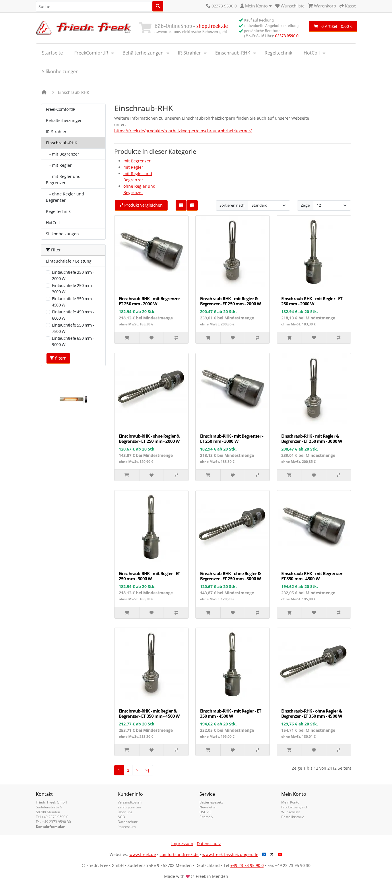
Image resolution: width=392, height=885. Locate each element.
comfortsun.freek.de (179, 854)
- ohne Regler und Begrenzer (65, 197)
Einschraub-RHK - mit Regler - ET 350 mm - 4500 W (230, 713)
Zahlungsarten (129, 807)
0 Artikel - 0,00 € (336, 26)
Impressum (127, 826)
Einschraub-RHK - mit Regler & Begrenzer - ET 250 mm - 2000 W (230, 301)
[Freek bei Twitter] (270, 854)
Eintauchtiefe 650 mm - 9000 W (73, 341)
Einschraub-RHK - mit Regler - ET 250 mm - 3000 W (149, 575)
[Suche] (157, 6)
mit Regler (133, 167)
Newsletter (208, 807)
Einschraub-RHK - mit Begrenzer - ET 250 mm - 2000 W (150, 301)
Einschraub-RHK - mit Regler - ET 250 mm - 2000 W (311, 301)
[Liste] (181, 205)
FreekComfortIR (91, 53)
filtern (60, 358)
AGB (121, 816)
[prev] (40, 399)
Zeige (305, 205)
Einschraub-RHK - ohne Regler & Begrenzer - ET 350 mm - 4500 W (311, 713)
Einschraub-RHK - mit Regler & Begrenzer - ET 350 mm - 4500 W (149, 713)
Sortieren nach (232, 205)
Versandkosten (129, 802)
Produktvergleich (294, 807)
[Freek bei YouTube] (278, 854)
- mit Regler (59, 165)
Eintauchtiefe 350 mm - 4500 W (73, 302)
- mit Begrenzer (62, 154)
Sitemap (206, 816)
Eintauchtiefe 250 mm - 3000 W (73, 288)
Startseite (52, 53)
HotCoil (312, 53)
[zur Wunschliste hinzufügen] (151, 337)
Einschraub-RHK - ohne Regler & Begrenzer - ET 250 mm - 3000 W (230, 575)
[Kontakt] (208, 6)
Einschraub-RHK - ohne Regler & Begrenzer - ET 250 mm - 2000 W (149, 438)
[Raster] (192, 205)
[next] (106, 399)
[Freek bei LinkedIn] (262, 854)
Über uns (125, 812)
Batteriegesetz (211, 802)
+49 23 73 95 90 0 (247, 865)
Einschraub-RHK (232, 53)
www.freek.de (142, 854)
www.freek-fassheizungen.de (230, 854)
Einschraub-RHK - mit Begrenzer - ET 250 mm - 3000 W (231, 438)
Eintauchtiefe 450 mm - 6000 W (73, 315)
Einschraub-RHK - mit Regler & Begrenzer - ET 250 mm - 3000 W (311, 438)
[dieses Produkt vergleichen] (176, 337)
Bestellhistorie (292, 816)
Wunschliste (290, 812)
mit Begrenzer (137, 161)
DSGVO (205, 812)
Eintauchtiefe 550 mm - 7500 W (73, 328)
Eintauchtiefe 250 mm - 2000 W (73, 275)
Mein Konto (290, 802)
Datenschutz (128, 821)
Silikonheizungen (60, 71)
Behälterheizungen (143, 53)
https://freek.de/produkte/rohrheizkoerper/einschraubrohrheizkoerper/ (183, 130)
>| (147, 770)
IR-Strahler (189, 53)
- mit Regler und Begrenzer (63, 179)
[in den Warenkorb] (127, 337)
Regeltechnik (278, 53)
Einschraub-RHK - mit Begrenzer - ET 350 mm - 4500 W (312, 575)
